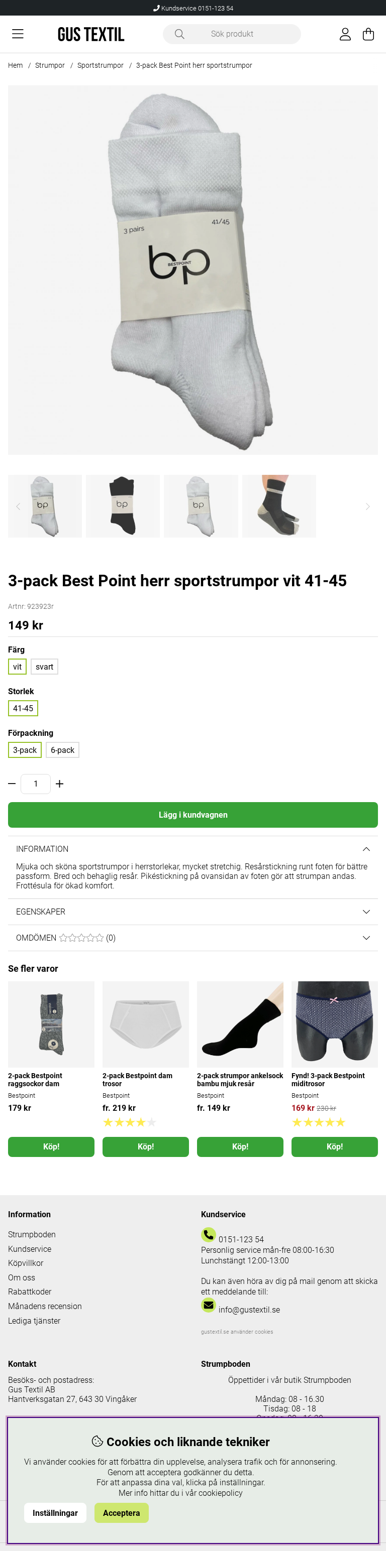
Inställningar (55, 1513)
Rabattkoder (29, 1292)
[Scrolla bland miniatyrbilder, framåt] (368, 506)
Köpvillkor (25, 1263)
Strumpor (50, 65)
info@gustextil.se (249, 1310)
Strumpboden (32, 1234)
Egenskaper (40, 912)
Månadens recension (45, 1306)
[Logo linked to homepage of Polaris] (91, 34)
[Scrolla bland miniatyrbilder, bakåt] (18, 506)
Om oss (21, 1277)
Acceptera (121, 1513)
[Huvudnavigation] (18, 34)
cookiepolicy (221, 1493)
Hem (15, 65)
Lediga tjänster (34, 1321)
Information (42, 849)
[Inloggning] (345, 34)
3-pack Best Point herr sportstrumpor (194, 65)
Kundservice (29, 1249)
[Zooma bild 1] (193, 270)
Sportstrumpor (100, 65)
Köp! (51, 1146)
